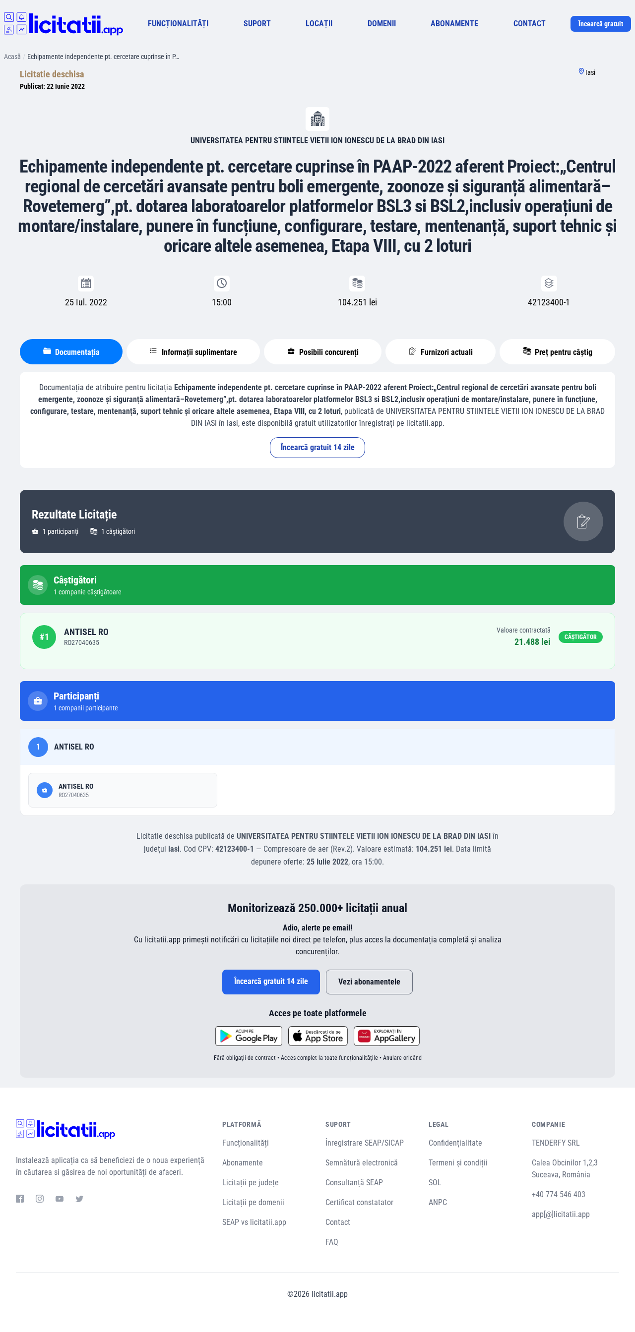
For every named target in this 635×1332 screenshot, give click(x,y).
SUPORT (257, 23)
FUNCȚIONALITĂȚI (178, 23)
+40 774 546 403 (558, 1194)
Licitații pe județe (250, 1182)
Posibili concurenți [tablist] (328, 352)
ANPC (438, 1202)
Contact (337, 1222)
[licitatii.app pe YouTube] (60, 1200)
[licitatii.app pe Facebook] (20, 1200)
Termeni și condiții (458, 1162)
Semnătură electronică (361, 1162)
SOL (435, 1182)
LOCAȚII (319, 23)
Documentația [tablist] (76, 352)
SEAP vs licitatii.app (254, 1222)
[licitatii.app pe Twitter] (79, 1200)
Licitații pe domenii (253, 1202)
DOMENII (382, 23)
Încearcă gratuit (600, 24)
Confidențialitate (455, 1143)
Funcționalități (245, 1143)
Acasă (12, 56)
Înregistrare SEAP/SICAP (364, 1143)
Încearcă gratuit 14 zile (318, 447)
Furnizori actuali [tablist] (446, 352)
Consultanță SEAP (354, 1182)
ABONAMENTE (454, 23)
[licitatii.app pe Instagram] (40, 1200)
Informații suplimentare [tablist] (198, 352)
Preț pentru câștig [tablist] (562, 352)
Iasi (590, 72)
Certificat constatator (359, 1202)
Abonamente (242, 1162)
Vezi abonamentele (369, 981)
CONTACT (529, 23)
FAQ (331, 1242)
